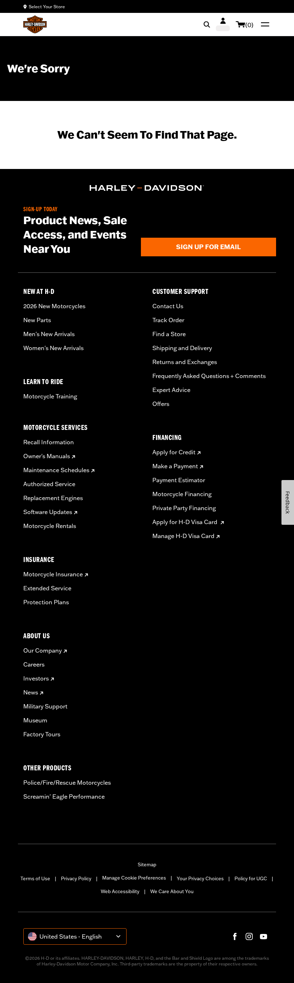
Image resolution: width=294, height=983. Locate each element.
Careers (33, 664)
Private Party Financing (184, 508)
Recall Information (48, 442)
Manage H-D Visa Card (183, 535)
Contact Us (167, 306)
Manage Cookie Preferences (134, 878)
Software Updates (47, 511)
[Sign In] (223, 24)
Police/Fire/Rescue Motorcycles (67, 782)
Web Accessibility (120, 891)
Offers (160, 403)
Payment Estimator (178, 480)
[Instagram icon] (249, 936)
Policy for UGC (250, 878)
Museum (35, 720)
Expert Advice (171, 389)
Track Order (168, 320)
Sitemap (147, 864)
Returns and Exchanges (184, 361)
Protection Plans (46, 602)
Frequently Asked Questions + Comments (209, 375)
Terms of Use (35, 878)
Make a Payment (175, 466)
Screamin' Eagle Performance (64, 796)
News (30, 692)
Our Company (42, 650)
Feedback (287, 502)
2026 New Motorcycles (54, 306)
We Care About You (172, 891)
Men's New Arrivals (49, 334)
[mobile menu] (263, 24)
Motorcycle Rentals (49, 525)
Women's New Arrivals (53, 348)
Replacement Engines (53, 498)
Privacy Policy (76, 878)
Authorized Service (49, 484)
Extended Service (47, 588)
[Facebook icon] (235, 936)
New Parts (37, 320)
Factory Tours (41, 734)
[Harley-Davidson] (147, 188)
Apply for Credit (173, 452)
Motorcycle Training (50, 396)
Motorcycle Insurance (53, 574)
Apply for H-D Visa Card (185, 522)
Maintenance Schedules (56, 470)
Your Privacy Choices (200, 878)
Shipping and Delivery (182, 348)
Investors (36, 678)
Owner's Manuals (46, 456)
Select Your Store (47, 6)
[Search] (207, 24)
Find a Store (169, 334)
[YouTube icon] (263, 936)
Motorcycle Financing (182, 494)
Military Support (45, 706)
